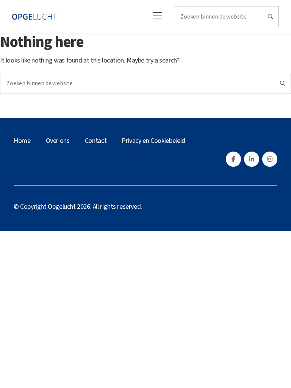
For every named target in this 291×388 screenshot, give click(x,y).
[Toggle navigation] (155, 16)
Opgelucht (61, 206)
